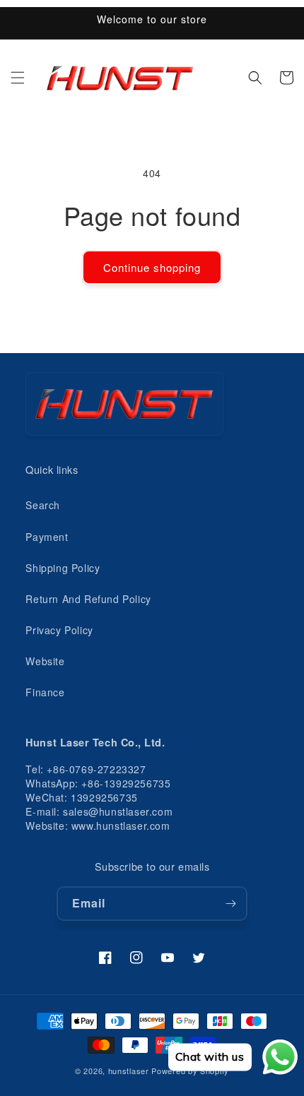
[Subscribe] (230, 903)
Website (44, 661)
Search (42, 505)
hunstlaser (128, 1070)
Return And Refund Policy (88, 599)
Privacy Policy (59, 630)
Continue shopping (152, 267)
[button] (17, 77)
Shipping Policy (62, 568)
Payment (46, 537)
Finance (44, 692)
